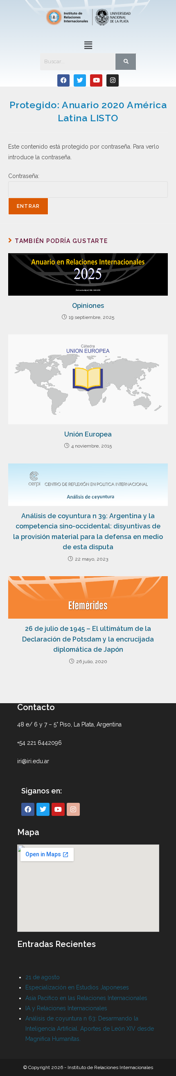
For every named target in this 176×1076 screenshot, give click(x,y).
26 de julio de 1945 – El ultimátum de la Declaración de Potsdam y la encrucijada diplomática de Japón (88, 639)
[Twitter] (80, 80)
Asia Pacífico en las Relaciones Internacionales (86, 998)
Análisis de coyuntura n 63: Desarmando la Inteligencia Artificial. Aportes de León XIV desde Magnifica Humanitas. (89, 1028)
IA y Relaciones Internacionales (66, 1008)
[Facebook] (63, 80)
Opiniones (88, 306)
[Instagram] (112, 80)
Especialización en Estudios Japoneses (77, 987)
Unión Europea (88, 434)
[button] (88, 45)
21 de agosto (42, 977)
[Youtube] (96, 80)
